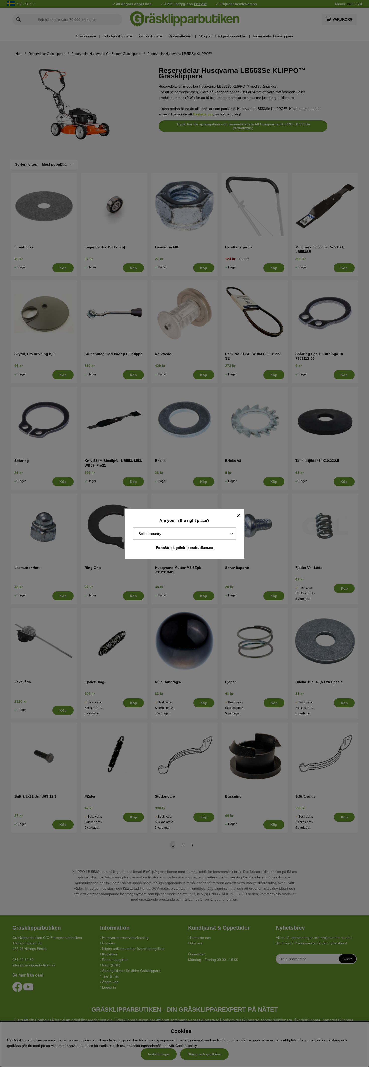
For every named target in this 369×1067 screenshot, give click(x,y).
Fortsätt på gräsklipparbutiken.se (184, 548)
